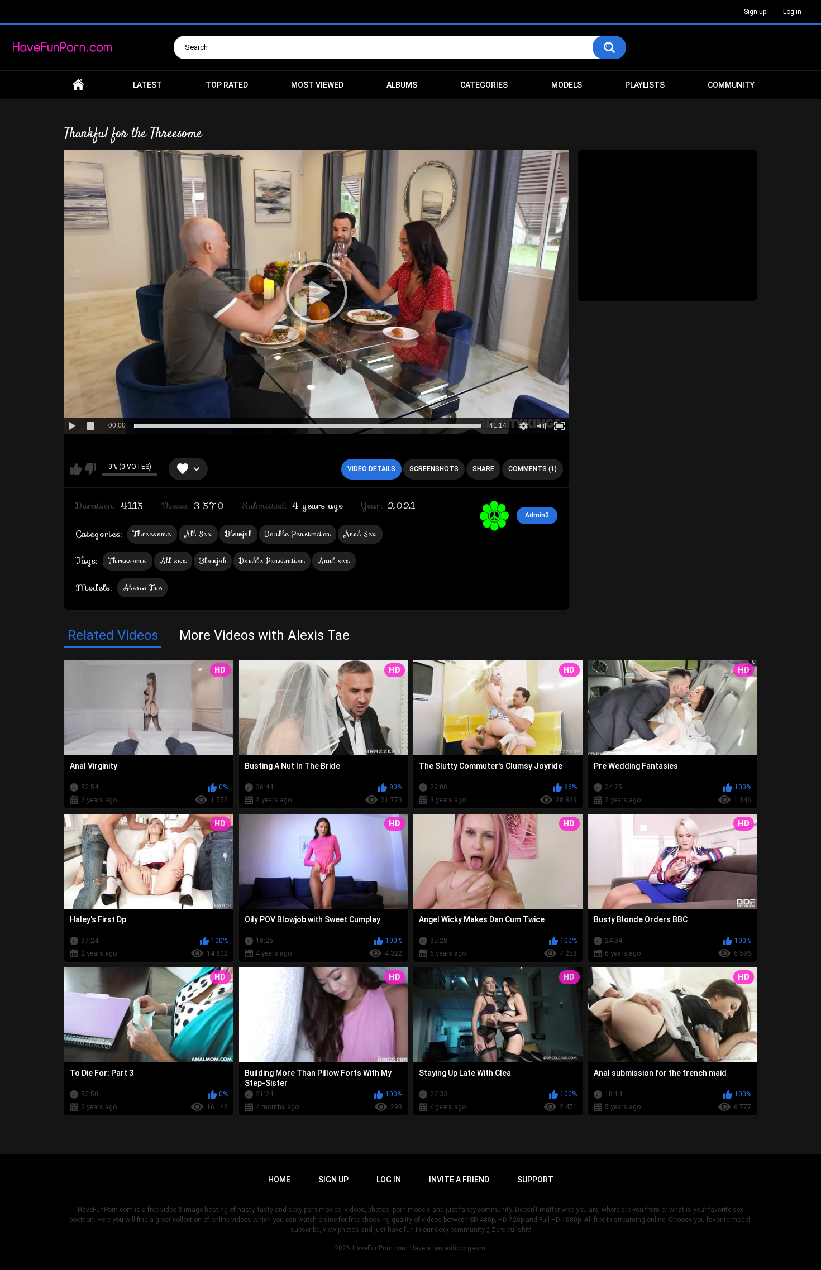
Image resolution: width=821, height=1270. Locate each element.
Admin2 (537, 515)
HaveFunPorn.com (380, 1248)
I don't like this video (90, 469)
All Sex (198, 534)
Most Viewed (317, 84)
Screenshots (434, 469)
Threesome (152, 534)
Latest (147, 84)
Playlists (645, 84)
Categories (484, 84)
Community (731, 84)
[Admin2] (494, 516)
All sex (173, 560)
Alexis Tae (142, 587)
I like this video (76, 469)
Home (78, 85)
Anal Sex (359, 534)
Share (483, 469)
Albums (401, 84)
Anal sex (334, 560)
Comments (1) (532, 469)
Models (566, 84)
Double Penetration (298, 534)
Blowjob (238, 534)
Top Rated (227, 84)
